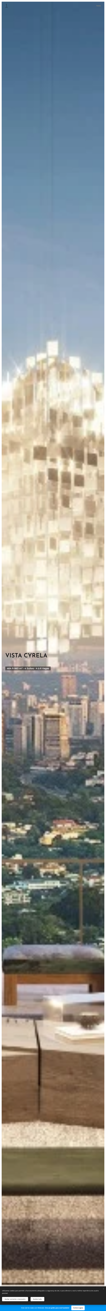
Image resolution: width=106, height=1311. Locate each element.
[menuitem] (98, 6)
